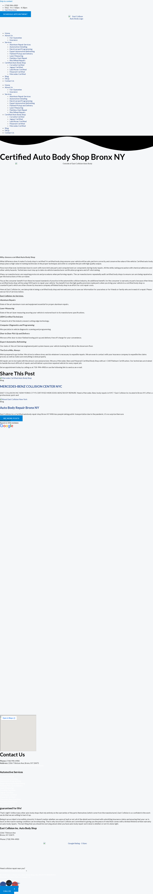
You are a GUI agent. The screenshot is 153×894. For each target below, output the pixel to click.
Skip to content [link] (6, 1)
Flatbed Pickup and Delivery (21, 53)
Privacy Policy (14, 877)
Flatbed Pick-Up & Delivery (11, 785)
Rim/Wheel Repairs (17, 60)
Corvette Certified (7, 790)
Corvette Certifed (17, 65)
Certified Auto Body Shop (15, 63)
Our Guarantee (16, 38)
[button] (11, 418)
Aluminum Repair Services (20, 44)
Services (8, 42)
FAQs (7, 78)
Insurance (13, 40)
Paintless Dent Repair (18, 58)
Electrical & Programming (10, 781)
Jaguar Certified (16, 67)
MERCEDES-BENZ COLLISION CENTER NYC (31, 386)
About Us (9, 35)
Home (7, 33)
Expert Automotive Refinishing (22, 51)
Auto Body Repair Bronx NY (19, 408)
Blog (7, 76)
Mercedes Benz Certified (10, 799)
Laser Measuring (16, 56)
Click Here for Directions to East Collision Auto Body (22, 765)
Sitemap (3, 877)
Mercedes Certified (18, 74)
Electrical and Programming (21, 49)
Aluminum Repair (7, 776)
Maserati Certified (17, 72)
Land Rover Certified (18, 69)
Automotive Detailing (18, 47)
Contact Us (9, 81)
